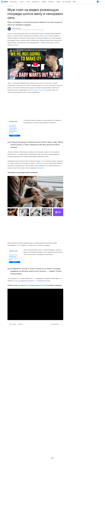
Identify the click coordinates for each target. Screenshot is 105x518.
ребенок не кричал (42, 163)
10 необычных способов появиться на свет (32, 285)
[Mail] (2, 1)
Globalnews (40, 168)
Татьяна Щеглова (16, 28)
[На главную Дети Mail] (5, 1)
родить (45, 36)
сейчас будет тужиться (37, 90)
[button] (35, 191)
